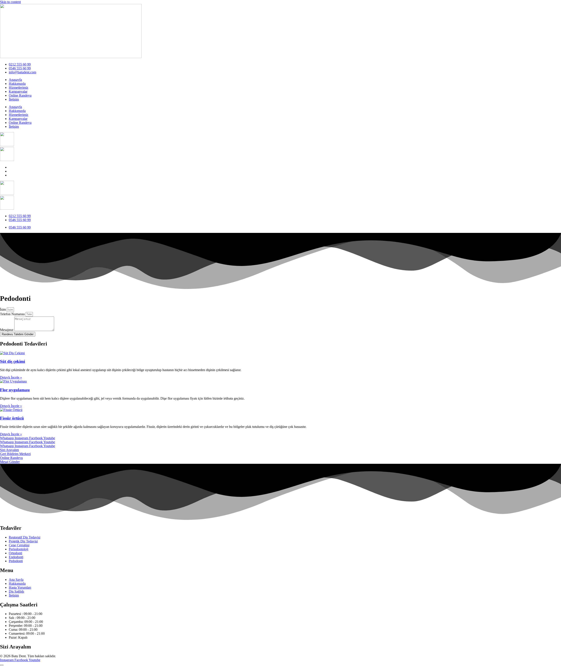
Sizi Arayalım (9, 450)
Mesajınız (7, 330)
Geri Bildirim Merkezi (15, 454)
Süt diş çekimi (12, 361)
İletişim (14, 99)
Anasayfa (15, 79)
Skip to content (10, 2)
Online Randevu (20, 95)
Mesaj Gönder (10, 462)
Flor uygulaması (15, 390)
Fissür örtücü (12, 418)
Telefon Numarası (13, 314)
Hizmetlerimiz (18, 87)
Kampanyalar (18, 91)
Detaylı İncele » (11, 377)
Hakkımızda (17, 83)
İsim (3, 309)
